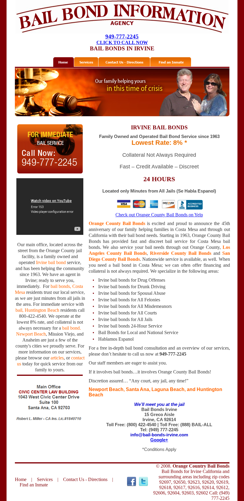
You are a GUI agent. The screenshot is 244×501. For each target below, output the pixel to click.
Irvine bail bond (51, 262)
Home (20, 479)
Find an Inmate (34, 484)
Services (45, 479)
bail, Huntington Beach (37, 310)
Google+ (159, 439)
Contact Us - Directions (85, 479)
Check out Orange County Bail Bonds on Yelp (159, 214)
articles (57, 357)
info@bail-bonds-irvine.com (159, 434)
